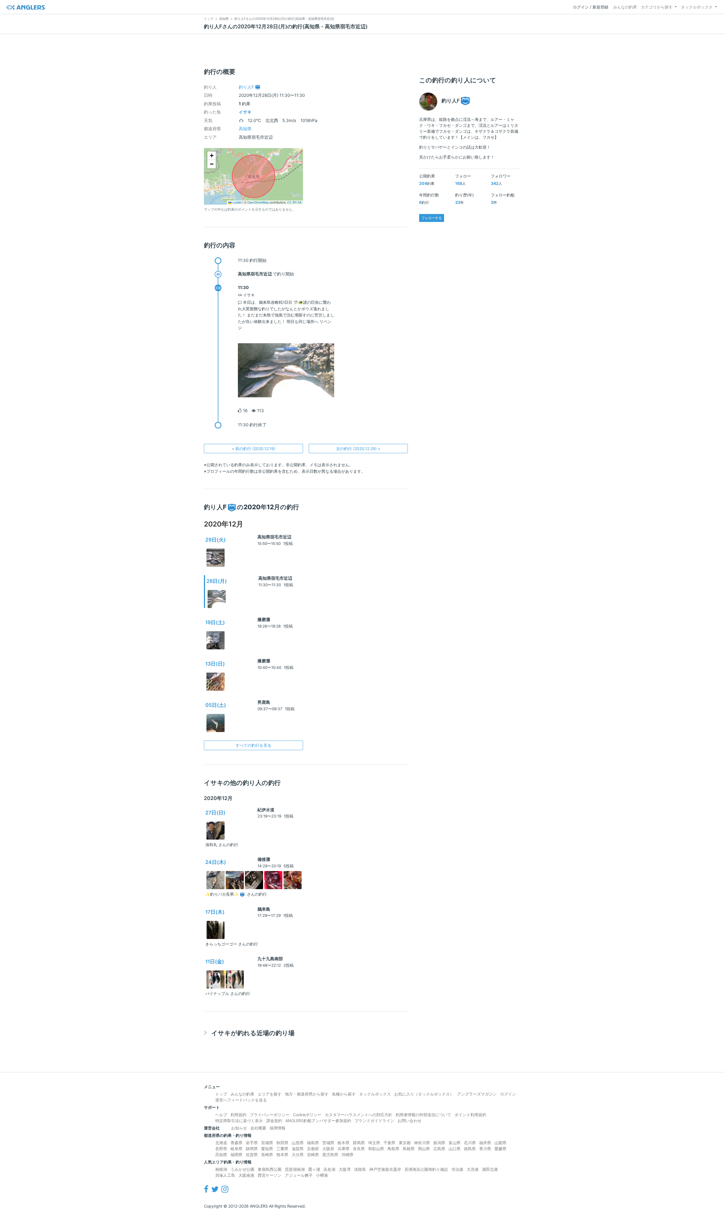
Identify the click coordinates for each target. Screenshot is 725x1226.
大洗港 (473, 1169)
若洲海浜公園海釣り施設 (426, 1169)
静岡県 (252, 1148)
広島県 (439, 1148)
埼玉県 (374, 1142)
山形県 (298, 1142)
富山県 (454, 1142)
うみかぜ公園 (242, 1169)
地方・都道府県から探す (307, 1094)
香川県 (485, 1148)
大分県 (298, 1154)
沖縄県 (347, 1154)
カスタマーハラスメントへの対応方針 (358, 1114)
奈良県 (359, 1148)
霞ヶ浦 (314, 1169)
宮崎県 (313, 1154)
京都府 (313, 1148)
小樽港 (322, 1175)
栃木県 (343, 1142)
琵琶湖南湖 (295, 1169)
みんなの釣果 (625, 7)
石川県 (470, 1142)
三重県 (282, 1148)
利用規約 (238, 1114)
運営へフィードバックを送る (241, 1099)
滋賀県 (298, 1148)
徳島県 (470, 1148)
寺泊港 (457, 1169)
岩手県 (252, 1142)
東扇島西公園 (270, 1169)
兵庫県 (343, 1148)
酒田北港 (490, 1169)
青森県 (236, 1142)
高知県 (245, 128)
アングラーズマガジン (477, 1094)
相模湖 (221, 1169)
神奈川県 (422, 1142)
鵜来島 (263, 909)
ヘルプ (221, 1114)
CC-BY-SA (294, 202)
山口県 (454, 1148)
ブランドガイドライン (374, 1120)
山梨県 (500, 1142)
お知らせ (239, 1128)
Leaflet (237, 202)
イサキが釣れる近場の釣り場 (253, 1033)
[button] (211, 155)
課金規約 (274, 1120)
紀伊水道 (265, 809)
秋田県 (282, 1142)
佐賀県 (252, 1154)
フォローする (431, 218)
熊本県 (282, 1154)
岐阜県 (236, 1148)
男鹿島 (263, 702)
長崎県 (267, 1154)
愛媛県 (500, 1148)
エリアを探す (270, 1094)
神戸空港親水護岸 (385, 1169)
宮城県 (267, 1142)
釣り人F (246, 87)
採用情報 (277, 1128)
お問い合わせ (409, 1120)
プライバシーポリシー (269, 1114)
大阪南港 (246, 1175)
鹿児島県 (330, 1154)
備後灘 (263, 859)
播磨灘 (263, 619)
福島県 (313, 1142)
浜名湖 (329, 1169)
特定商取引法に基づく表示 (239, 1120)
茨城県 (328, 1142)
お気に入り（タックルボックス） (424, 1094)
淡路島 (360, 1169)
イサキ (245, 112)
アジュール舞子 (299, 1175)
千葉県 (389, 1142)
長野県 (221, 1148)
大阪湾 (345, 1169)
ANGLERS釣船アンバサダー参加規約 (318, 1120)
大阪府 (328, 1148)
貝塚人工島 (225, 1175)
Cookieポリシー (307, 1114)
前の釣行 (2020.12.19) (253, 448)
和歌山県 (376, 1148)
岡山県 (424, 1148)
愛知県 (267, 1148)
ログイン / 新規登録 (590, 7)
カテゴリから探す (657, 7)
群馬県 (359, 1142)
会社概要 (258, 1128)
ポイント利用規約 (470, 1114)
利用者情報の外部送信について (423, 1114)
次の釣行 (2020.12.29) (358, 448)
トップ (221, 1094)
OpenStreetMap (258, 202)
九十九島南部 (270, 958)
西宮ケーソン (270, 1175)
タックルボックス (697, 7)
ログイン (508, 1094)
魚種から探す (344, 1094)
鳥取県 (393, 1148)
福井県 (485, 1142)
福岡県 (236, 1154)
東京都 (405, 1142)
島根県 (409, 1148)
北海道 (221, 1142)
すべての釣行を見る (253, 745)
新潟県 (439, 1142)
